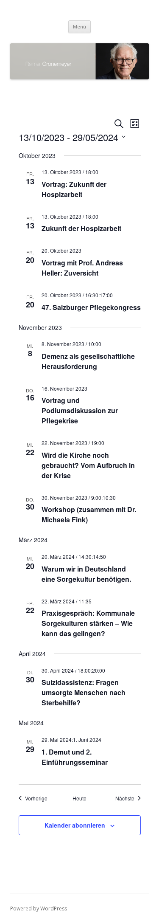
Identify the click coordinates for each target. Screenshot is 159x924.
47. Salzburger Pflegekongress (91, 307)
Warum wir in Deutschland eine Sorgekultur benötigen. (86, 574)
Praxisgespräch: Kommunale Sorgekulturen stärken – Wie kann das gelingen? (88, 623)
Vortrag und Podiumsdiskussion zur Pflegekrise (80, 410)
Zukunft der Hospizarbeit (81, 228)
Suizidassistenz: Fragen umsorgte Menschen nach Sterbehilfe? (84, 692)
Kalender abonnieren (75, 825)
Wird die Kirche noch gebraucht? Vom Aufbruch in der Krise (88, 465)
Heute (79, 798)
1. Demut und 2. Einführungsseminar (75, 757)
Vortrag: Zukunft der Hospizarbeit (74, 189)
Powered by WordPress (38, 908)
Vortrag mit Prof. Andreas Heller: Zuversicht (82, 268)
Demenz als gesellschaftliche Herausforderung (88, 361)
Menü (79, 26)
